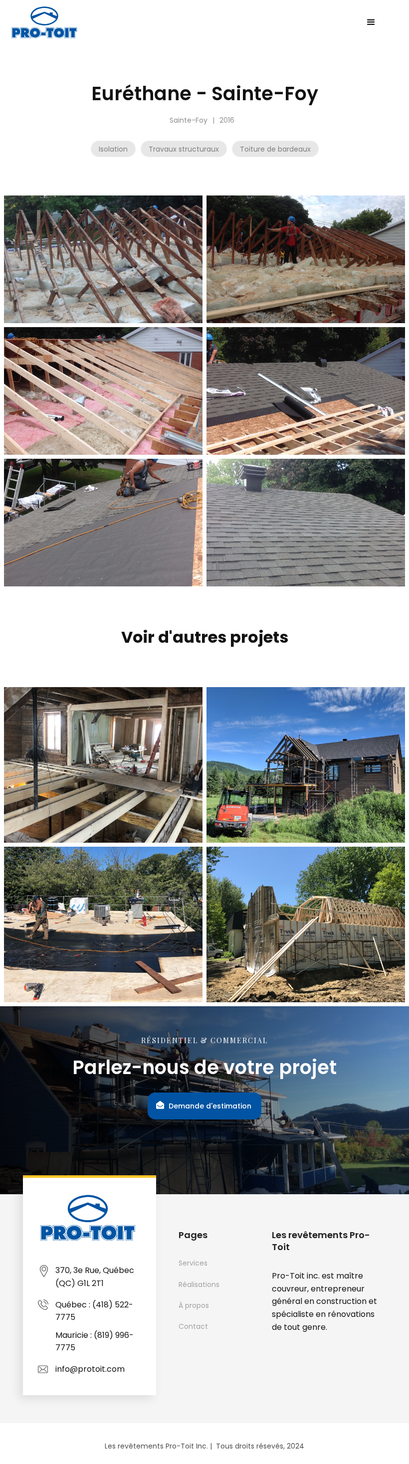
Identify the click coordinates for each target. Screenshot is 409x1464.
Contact (193, 1326)
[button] (371, 22)
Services (193, 1263)
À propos (194, 1305)
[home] (45, 22)
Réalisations (199, 1284)
